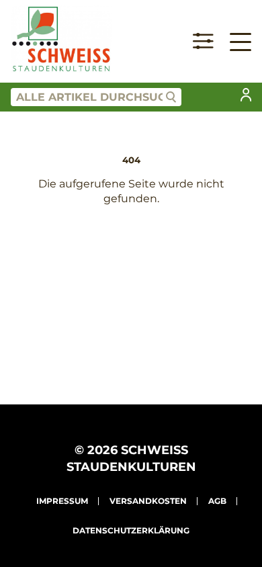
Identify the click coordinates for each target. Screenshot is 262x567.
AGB (217, 501)
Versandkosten (148, 501)
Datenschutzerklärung (131, 530)
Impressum (62, 501)
